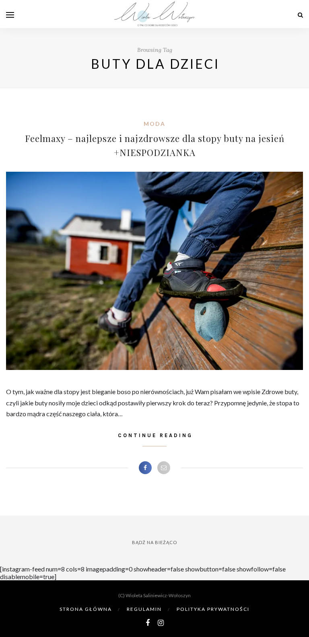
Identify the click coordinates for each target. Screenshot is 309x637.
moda (154, 123)
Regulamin (144, 609)
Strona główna (86, 609)
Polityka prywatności (213, 609)
